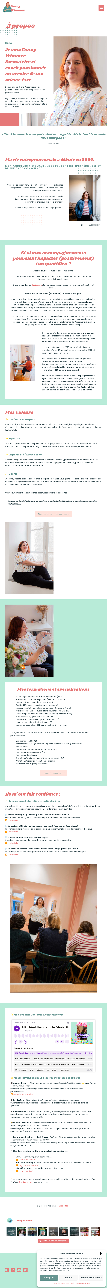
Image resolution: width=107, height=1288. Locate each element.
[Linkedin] (13, 1270)
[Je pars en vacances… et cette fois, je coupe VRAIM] (32, 1231)
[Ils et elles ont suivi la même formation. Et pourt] (53, 1231)
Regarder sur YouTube (23, 1094)
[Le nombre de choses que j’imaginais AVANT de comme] (84, 1231)
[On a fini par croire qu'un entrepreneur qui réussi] (63, 1231)
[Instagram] (7, 1270)
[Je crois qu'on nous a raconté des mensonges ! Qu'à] (21, 1231)
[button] (101, 1253)
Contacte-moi (26, 1182)
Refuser (69, 1277)
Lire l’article (13, 820)
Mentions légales (83, 1283)
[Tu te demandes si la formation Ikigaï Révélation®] (95, 1231)
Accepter (49, 1277)
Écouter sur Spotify (27, 1159)
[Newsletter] (19, 1270)
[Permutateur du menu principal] (102, 8)
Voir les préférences (91, 1277)
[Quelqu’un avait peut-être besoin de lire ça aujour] (11, 1231)
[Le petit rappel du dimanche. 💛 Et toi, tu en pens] (74, 1231)
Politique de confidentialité (63, 1283)
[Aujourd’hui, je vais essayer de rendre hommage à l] (42, 1231)
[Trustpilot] (25, 1270)
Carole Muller (64, 1206)
